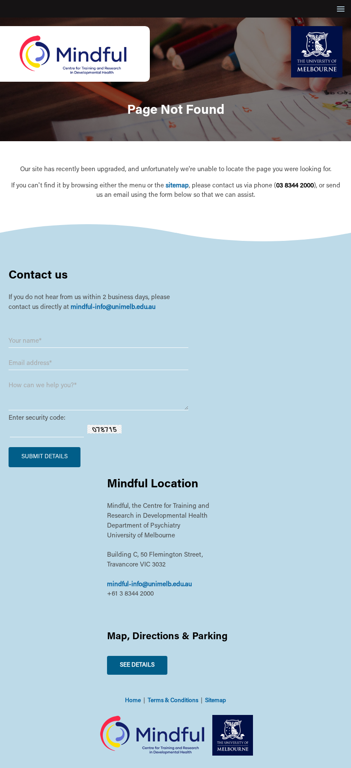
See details (137, 665)
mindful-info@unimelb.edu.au (113, 307)
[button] (339, 8)
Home (133, 701)
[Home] (75, 80)
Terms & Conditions (173, 701)
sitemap (177, 186)
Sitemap (215, 701)
